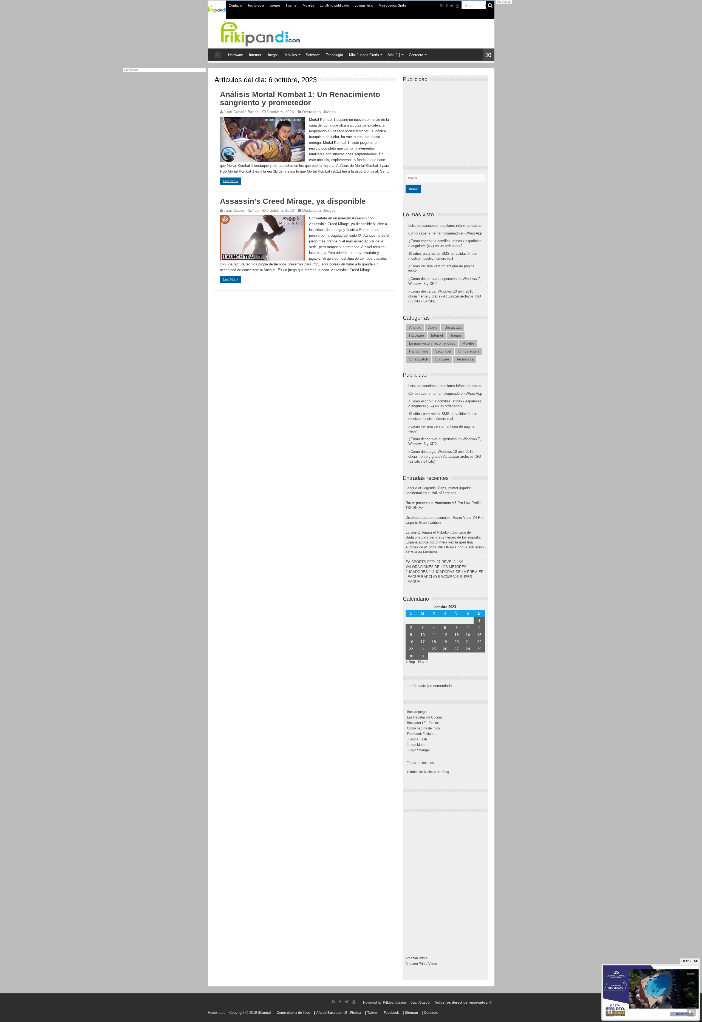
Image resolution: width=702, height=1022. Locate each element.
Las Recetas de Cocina (424, 717)
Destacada (311, 112)
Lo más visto (364, 5)
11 (434, 634)
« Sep (410, 662)
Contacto (235, 5)
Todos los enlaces (420, 763)
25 (434, 649)
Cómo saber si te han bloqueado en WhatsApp (445, 233)
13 (456, 634)
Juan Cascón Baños (241, 112)
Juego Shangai (418, 750)
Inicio (218, 54)
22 (479, 642)
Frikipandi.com (394, 1002)
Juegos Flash (417, 739)
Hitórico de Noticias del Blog (428, 772)
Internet (291, 5)
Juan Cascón (421, 1002)
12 (445, 634)
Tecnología (256, 5)
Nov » (423, 662)
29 (479, 649)
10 (422, 634)
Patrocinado (418, 351)
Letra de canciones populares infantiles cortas (444, 226)
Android (415, 327)
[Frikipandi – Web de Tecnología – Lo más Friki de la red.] (271, 32)
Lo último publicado (334, 5)
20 (456, 642)
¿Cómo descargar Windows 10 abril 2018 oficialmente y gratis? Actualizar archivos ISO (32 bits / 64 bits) (444, 296)
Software (313, 55)
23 (411, 649)
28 (468, 649)
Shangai (264, 1013)
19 (445, 642)
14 (468, 634)
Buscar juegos (417, 712)
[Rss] (442, 5)
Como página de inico (423, 728)
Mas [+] (394, 55)
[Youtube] (457, 5)
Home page (216, 1013)
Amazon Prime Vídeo (421, 964)
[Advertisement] (447, 119)
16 (411, 642)
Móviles (308, 5)
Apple (432, 327)
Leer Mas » (230, 181)
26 (445, 649)
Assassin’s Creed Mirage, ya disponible (293, 201)
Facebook (391, 1013)
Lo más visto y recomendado (432, 343)
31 (422, 656)
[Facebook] (446, 5)
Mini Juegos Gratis (392, 5)
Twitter (372, 1013)
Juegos (275, 5)
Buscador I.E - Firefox (423, 723)
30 (411, 656)
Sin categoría (468, 351)
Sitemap (411, 1013)
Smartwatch (418, 359)
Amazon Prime (417, 958)
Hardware (235, 55)
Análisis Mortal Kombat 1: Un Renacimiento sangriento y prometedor (300, 98)
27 (456, 649)
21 (468, 642)
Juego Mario (416, 745)
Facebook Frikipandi (422, 734)
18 (434, 642)
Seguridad (443, 351)
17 (422, 642)
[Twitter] (451, 5)
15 (479, 634)
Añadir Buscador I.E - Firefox (338, 1013)
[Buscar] (490, 5)
